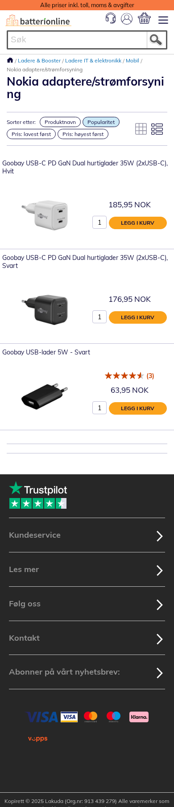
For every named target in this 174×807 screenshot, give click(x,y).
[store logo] (38, 20)
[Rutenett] (141, 129)
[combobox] (87, 39)
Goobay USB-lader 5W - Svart (46, 352)
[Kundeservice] (111, 21)
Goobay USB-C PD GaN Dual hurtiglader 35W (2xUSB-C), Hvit (85, 167)
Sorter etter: (21, 122)
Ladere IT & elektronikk (94, 60)
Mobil (133, 60)
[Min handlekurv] (144, 18)
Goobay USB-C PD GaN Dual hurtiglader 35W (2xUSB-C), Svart (85, 262)
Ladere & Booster (40, 60)
